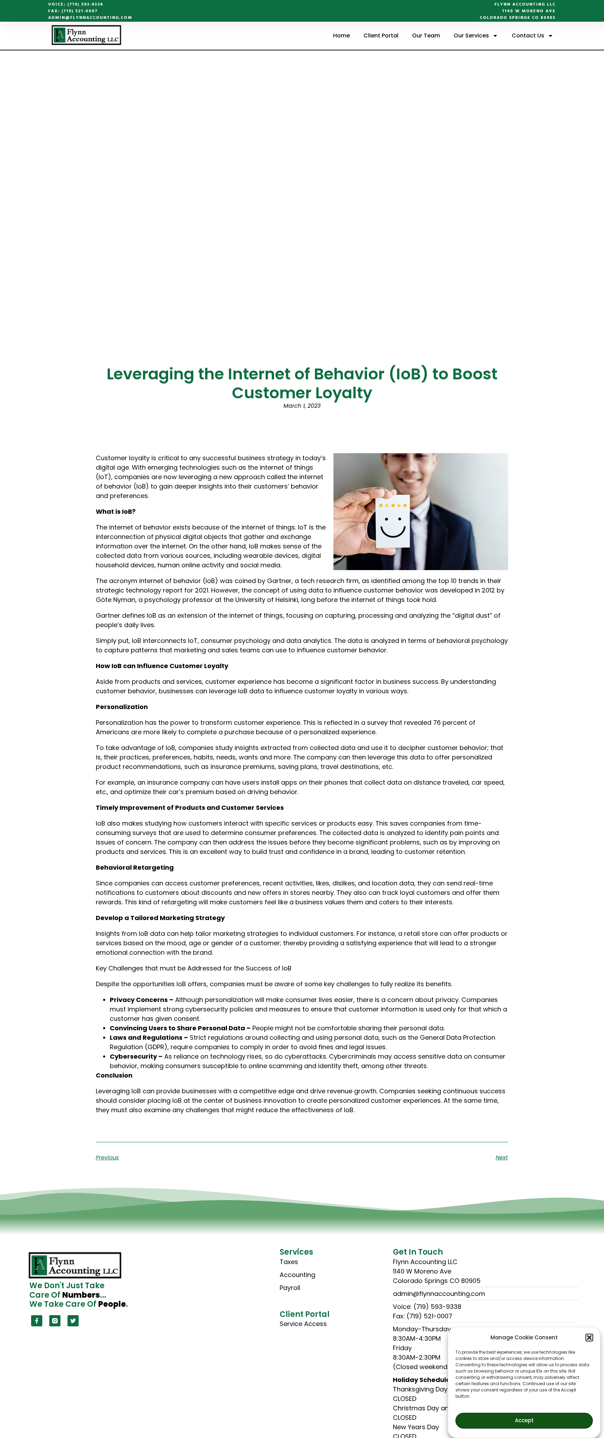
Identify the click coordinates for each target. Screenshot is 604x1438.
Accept (524, 1420)
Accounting (297, 1274)
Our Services (471, 35)
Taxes (289, 1261)
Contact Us (528, 35)
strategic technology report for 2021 (152, 590)
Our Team (426, 35)
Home (341, 35)
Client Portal (381, 35)
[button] (589, 1337)
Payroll (290, 1287)
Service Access (303, 1323)
